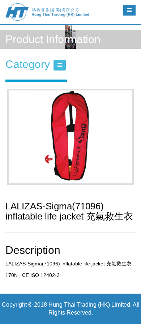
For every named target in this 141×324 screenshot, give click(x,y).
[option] (70, 137)
